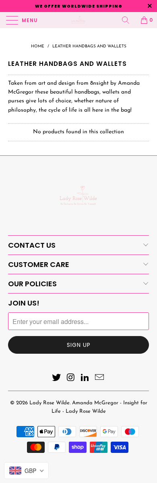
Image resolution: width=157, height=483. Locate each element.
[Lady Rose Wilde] (78, 20)
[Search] (128, 20)
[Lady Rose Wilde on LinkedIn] (85, 378)
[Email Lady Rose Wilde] (100, 378)
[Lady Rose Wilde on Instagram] (71, 378)
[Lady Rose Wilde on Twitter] (57, 378)
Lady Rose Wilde (49, 403)
